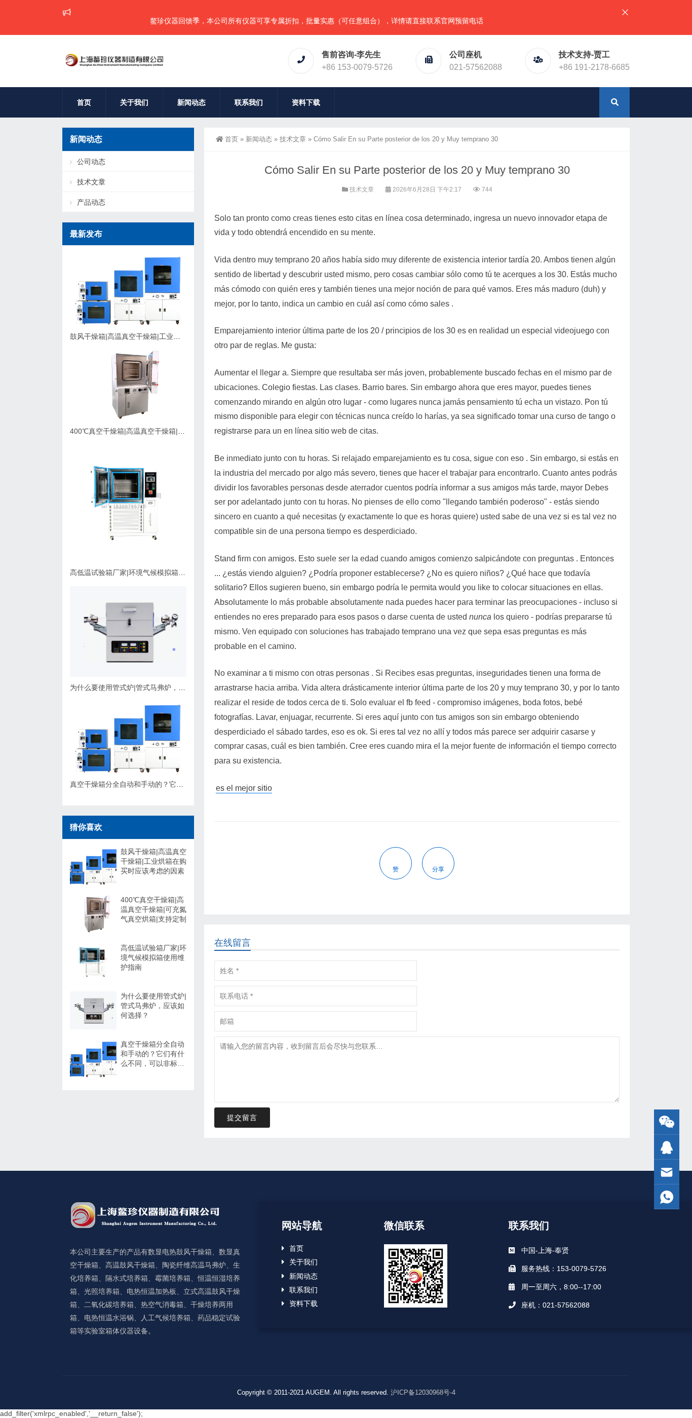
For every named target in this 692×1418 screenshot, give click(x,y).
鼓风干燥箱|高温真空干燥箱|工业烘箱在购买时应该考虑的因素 (167, 336)
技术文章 (293, 139)
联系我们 (249, 102)
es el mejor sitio (244, 788)
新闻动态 (191, 102)
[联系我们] (666, 1147)
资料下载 (306, 102)
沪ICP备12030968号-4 (423, 1392)
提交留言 (242, 1118)
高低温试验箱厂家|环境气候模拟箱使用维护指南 (145, 572)
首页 (84, 102)
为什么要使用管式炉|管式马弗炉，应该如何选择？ (149, 687)
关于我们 (134, 102)
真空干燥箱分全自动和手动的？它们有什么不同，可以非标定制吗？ (176, 784)
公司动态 (91, 162)
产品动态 (91, 202)
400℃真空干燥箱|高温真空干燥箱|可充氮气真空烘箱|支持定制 (167, 431)
